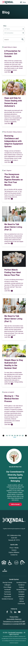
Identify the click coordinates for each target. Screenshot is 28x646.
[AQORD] (4, 571)
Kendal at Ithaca (21, 589)
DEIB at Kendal (15, 504)
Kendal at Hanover (7, 599)
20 (17, 435)
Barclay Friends (7, 582)
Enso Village (7, 587)
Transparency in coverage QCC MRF (14, 621)
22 (22, 435)
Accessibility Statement (14, 619)
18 (12, 435)
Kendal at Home (21, 582)
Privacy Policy (14, 617)
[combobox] (14, 29)
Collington (7, 585)
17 (9, 435)
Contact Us (14, 555)
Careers (14, 550)
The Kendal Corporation (15, 632)
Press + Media (14, 548)
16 (7, 435)
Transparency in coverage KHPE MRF (14, 624)
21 (20, 435)
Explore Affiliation (14, 552)
